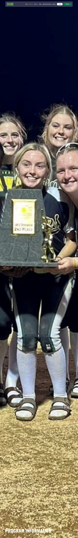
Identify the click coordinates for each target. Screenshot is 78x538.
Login (60, 4)
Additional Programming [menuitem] (47, 4)
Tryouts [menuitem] (40, 4)
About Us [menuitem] (30, 4)
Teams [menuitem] (35, 4)
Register (67, 4)
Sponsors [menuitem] (54, 4)
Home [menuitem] (27, 4)
